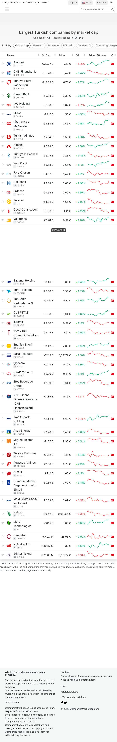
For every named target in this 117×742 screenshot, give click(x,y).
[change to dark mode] (111, 3)
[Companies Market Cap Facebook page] (62, 703)
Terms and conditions (74, 697)
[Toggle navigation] (6, 9)
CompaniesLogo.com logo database (24, 725)
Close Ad (58, 230)
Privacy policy (70, 691)
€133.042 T (43, 2)
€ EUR (101, 2)
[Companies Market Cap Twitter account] (65, 703)
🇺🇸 (85, 2)
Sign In (73, 2)
